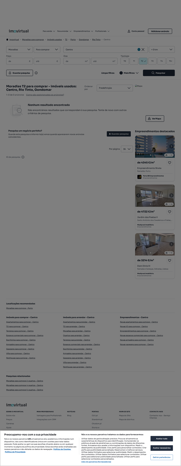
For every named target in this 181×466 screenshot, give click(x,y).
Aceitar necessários (162, 448)
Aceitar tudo (161, 439)
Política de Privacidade (15, 452)
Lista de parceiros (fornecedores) (96, 462)
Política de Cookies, (62, 449)
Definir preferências (162, 457)
